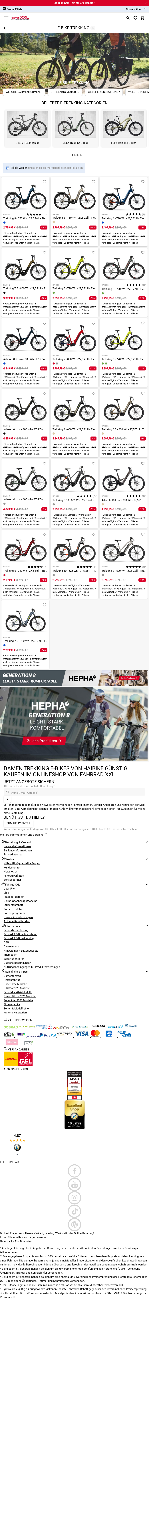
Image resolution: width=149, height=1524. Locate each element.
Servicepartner (12, 879)
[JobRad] (11, 1027)
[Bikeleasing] (27, 1027)
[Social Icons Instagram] (74, 1198)
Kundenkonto (12, 867)
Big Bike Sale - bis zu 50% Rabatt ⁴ (74, 3)
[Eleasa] (98, 1027)
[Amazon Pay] (65, 1036)
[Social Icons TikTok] (74, 1211)
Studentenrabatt (13, 905)
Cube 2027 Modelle (16, 984)
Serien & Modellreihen (17, 1008)
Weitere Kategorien (15, 1012)
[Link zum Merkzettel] (135, 18)
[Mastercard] (95, 1036)
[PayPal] (48, 1036)
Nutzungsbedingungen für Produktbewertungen (32, 967)
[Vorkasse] (29, 1044)
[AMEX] (109, 1036)
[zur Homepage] (20, 18)
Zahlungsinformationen (18, 850)
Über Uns (9, 888)
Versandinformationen (17, 846)
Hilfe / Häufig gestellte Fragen (22, 863)
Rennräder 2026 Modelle (18, 1000)
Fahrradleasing (12, 854)
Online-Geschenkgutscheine (20, 901)
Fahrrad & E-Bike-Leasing (19, 938)
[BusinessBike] (44, 1027)
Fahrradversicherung (16, 930)
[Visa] (82, 1036)
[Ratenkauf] (124, 1036)
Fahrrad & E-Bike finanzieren (20, 934)
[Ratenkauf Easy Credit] (12, 1044)
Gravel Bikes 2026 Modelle (20, 996)
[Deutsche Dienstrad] (61, 1027)
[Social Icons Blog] (74, 1224)
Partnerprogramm (14, 913)
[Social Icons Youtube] (74, 1184)
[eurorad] (33, 1036)
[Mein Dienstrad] (80, 1027)
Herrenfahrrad (12, 980)
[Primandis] (115, 1027)
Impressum (10, 954)
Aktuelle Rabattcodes (17, 921)
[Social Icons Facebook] (74, 1171)
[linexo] (21, 1036)
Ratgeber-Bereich (14, 896)
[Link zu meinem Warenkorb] (142, 18)
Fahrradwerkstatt (14, 875)
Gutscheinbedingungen (17, 962)
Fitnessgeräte (12, 1004)
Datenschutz (11, 946)
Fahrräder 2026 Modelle (18, 992)
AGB (6, 942)
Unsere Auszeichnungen (18, 917)
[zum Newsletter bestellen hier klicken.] (7, 799)
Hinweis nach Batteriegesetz (21, 950)
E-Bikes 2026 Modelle (17, 988)
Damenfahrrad (12, 976)
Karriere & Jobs (13, 909)
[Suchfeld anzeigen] (128, 18)
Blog (6, 892)
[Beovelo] (9, 1036)
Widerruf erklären (14, 958)
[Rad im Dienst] (130, 1027)
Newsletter (10, 871)
